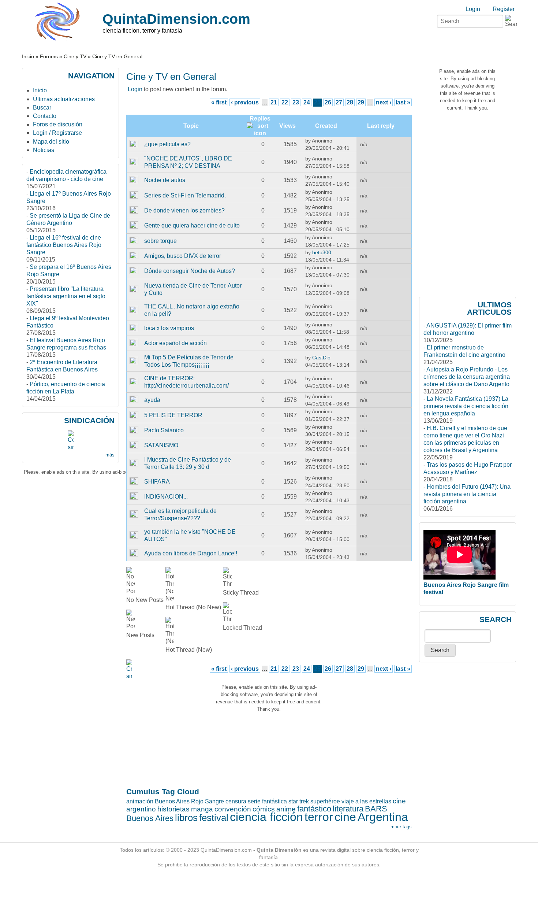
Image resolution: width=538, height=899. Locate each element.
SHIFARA (157, 481)
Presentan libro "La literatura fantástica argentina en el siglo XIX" (65, 296)
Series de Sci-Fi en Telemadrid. (185, 195)
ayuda (152, 400)
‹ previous (245, 102)
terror (319, 817)
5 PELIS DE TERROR (173, 415)
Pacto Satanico (164, 430)
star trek (298, 801)
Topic (191, 126)
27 (339, 102)
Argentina (383, 817)
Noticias (43, 150)
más (110, 455)
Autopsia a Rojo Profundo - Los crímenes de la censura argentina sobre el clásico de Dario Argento (466, 376)
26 (328, 102)
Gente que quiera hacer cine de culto (192, 225)
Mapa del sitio (51, 141)
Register (504, 9)
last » (403, 102)
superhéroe (325, 801)
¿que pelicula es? (167, 144)
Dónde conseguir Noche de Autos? (189, 271)
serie (254, 801)
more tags (401, 826)
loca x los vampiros (169, 328)
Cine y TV (75, 56)
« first (219, 102)
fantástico (314, 808)
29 (361, 102)
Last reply (381, 126)
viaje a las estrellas (366, 801)
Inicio (28, 56)
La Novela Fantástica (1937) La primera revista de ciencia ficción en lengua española (465, 406)
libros (186, 818)
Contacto (44, 116)
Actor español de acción (175, 343)
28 (350, 102)
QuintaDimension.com (176, 19)
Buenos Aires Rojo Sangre (189, 801)
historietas (173, 809)
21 (273, 102)
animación (139, 801)
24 (306, 102)
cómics (264, 809)
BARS (376, 808)
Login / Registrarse (57, 133)
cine (345, 817)
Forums (49, 56)
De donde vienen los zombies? (184, 210)
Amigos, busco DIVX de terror (182, 256)
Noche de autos (164, 180)
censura (235, 801)
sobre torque (160, 241)
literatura (348, 808)
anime (286, 809)
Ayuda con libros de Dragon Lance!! (190, 553)
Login (473, 9)
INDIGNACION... (166, 496)
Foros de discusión (57, 124)
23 (295, 102)
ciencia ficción (266, 817)
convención (232, 809)
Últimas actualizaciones (64, 99)
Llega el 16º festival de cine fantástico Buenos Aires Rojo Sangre (63, 244)
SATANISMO (161, 445)
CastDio (321, 357)
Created (326, 126)
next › (383, 102)
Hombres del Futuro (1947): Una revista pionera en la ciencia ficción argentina (467, 494)
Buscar (42, 107)
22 (284, 102)
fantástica (274, 801)
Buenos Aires (149, 818)
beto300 (321, 252)
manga (202, 809)
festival (213, 818)
